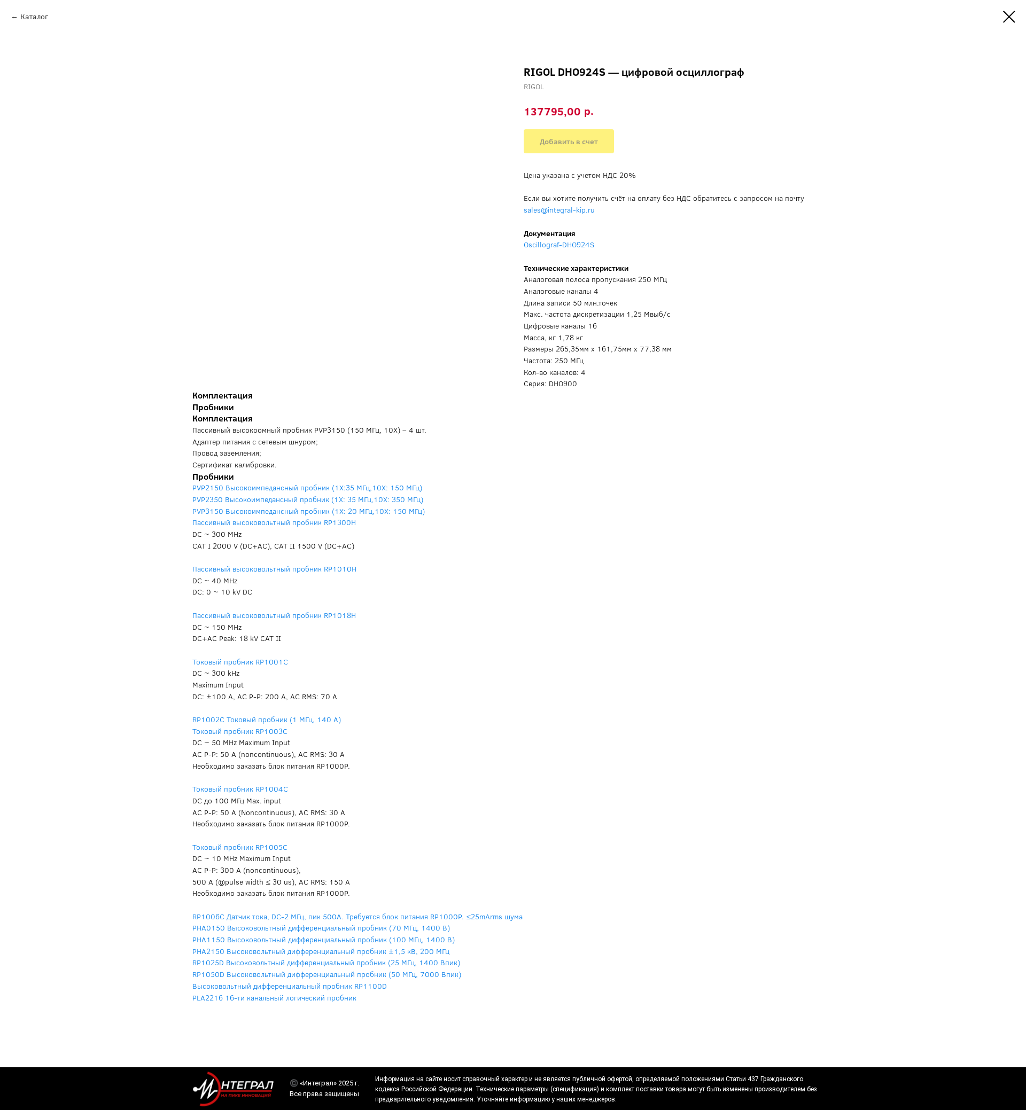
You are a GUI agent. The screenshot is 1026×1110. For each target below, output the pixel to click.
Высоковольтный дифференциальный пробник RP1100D (289, 986)
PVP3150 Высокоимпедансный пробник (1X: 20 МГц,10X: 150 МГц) (308, 511)
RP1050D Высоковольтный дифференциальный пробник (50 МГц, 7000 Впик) (326, 974)
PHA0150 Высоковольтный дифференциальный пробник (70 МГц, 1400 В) (321, 928)
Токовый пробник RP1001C (240, 661)
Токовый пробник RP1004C (240, 789)
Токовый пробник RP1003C (239, 731)
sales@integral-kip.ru (559, 210)
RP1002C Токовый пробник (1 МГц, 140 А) (266, 719)
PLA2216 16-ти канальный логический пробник (274, 997)
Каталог (34, 16)
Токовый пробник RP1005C (239, 847)
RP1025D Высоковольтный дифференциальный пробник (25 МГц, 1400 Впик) (326, 962)
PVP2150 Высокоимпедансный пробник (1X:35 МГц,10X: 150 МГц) (307, 487)
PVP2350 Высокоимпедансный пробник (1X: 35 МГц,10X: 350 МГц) (307, 499)
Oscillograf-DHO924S (559, 244)
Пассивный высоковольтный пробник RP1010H (274, 569)
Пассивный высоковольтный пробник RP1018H (274, 615)
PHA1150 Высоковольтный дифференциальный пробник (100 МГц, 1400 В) (323, 939)
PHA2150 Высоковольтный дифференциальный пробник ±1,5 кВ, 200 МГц (320, 951)
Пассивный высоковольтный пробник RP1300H (274, 522)
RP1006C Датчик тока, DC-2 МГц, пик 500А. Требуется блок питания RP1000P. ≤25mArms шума (357, 916)
